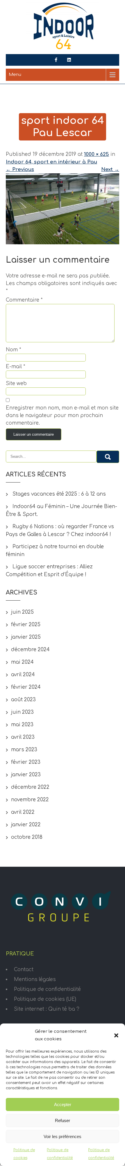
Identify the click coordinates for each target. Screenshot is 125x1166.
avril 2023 (23, 737)
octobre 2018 (26, 837)
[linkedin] (69, 60)
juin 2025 (22, 612)
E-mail (15, 366)
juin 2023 (22, 712)
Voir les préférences (62, 1136)
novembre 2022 (30, 799)
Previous (20, 169)
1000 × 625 (96, 154)
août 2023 (23, 699)
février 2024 (26, 687)
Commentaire (24, 300)
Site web (16, 383)
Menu (15, 74)
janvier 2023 (26, 774)
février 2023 (25, 762)
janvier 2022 (26, 824)
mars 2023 (24, 749)
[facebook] (56, 60)
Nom (13, 350)
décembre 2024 (30, 649)
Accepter (62, 1104)
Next (110, 169)
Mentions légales (35, 979)
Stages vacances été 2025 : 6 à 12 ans (59, 494)
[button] (116, 1035)
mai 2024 (22, 662)
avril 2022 (23, 812)
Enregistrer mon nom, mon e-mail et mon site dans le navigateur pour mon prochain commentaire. (62, 415)
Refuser (62, 1120)
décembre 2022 (30, 787)
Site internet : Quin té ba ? (46, 1009)
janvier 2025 (26, 637)
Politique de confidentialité (47, 989)
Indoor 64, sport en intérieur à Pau (51, 162)
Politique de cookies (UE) (45, 999)
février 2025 (25, 624)
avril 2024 (23, 674)
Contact (23, 969)
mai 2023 (22, 724)
